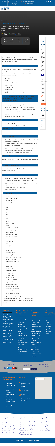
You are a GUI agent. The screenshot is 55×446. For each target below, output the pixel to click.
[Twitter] (48, 1)
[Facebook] (46, 1)
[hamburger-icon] (52, 9)
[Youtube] (51, 1)
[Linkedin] (8, 368)
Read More (5, 345)
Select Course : (42, 97)
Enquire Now (4, 1)
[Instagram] (53, 1)
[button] (43, 115)
